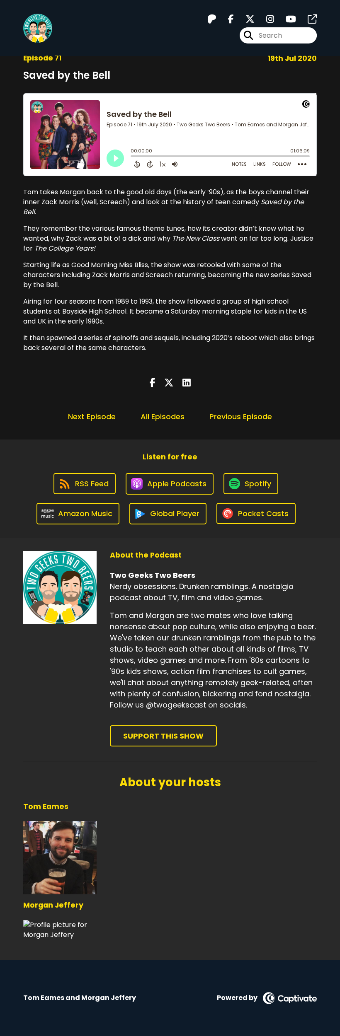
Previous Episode (240, 416)
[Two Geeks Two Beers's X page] (245, 19)
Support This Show (163, 736)
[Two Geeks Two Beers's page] (307, 19)
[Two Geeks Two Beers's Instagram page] (265, 19)
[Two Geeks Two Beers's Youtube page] (286, 19)
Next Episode (92, 416)
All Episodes (163, 416)
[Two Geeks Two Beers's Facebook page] (226, 19)
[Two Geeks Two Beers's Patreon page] (211, 19)
